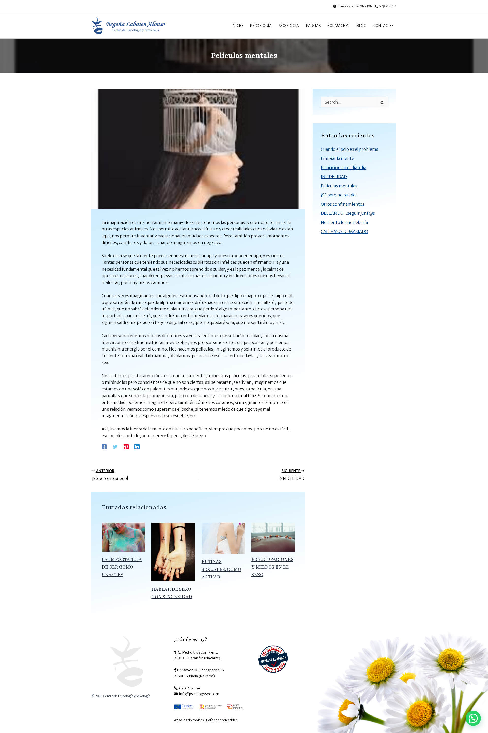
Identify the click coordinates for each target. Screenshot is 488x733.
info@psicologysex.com (198, 694)
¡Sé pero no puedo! (339, 194)
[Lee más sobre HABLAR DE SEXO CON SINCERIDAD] (173, 551)
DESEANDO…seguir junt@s (348, 213)
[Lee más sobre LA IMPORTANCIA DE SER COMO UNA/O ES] (123, 536)
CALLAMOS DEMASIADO (344, 231)
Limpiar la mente (337, 158)
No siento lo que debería (344, 222)
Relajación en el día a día (343, 167)
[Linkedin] (137, 446)
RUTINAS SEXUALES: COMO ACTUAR (221, 569)
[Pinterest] (126, 446)
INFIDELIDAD (334, 176)
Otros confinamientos (342, 204)
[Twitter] (115, 446)
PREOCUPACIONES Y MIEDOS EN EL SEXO (272, 567)
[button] (473, 718)
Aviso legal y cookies (189, 720)
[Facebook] (104, 446)
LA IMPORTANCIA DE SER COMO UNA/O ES (122, 567)
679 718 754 (387, 6)
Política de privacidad (222, 720)
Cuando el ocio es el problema (349, 149)
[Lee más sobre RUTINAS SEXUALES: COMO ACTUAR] (223, 537)
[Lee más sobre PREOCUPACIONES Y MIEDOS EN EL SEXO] (273, 536)
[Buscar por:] (354, 102)
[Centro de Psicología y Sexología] (126, 662)
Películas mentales (339, 185)
